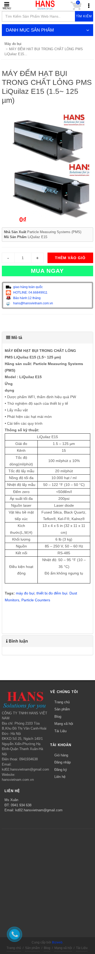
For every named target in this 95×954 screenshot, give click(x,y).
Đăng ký (60, 770)
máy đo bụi (25, 593)
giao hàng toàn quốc (27, 287)
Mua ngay (47, 271)
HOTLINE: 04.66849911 (30, 292)
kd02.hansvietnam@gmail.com (39, 810)
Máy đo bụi (12, 44)
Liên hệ (59, 777)
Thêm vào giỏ (70, 258)
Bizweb (57, 942)
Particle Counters (35, 600)
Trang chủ (62, 702)
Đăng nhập (62, 762)
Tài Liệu (60, 731)
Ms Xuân (11, 800)
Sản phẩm (62, 709)
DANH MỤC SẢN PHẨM (30, 30)
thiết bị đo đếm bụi (51, 593)
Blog (57, 717)
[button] (47, 338)
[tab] (47, 337)
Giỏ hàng (61, 755)
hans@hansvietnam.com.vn (32, 303)
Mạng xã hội (63, 724)
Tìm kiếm (84, 16)
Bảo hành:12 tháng (26, 298)
